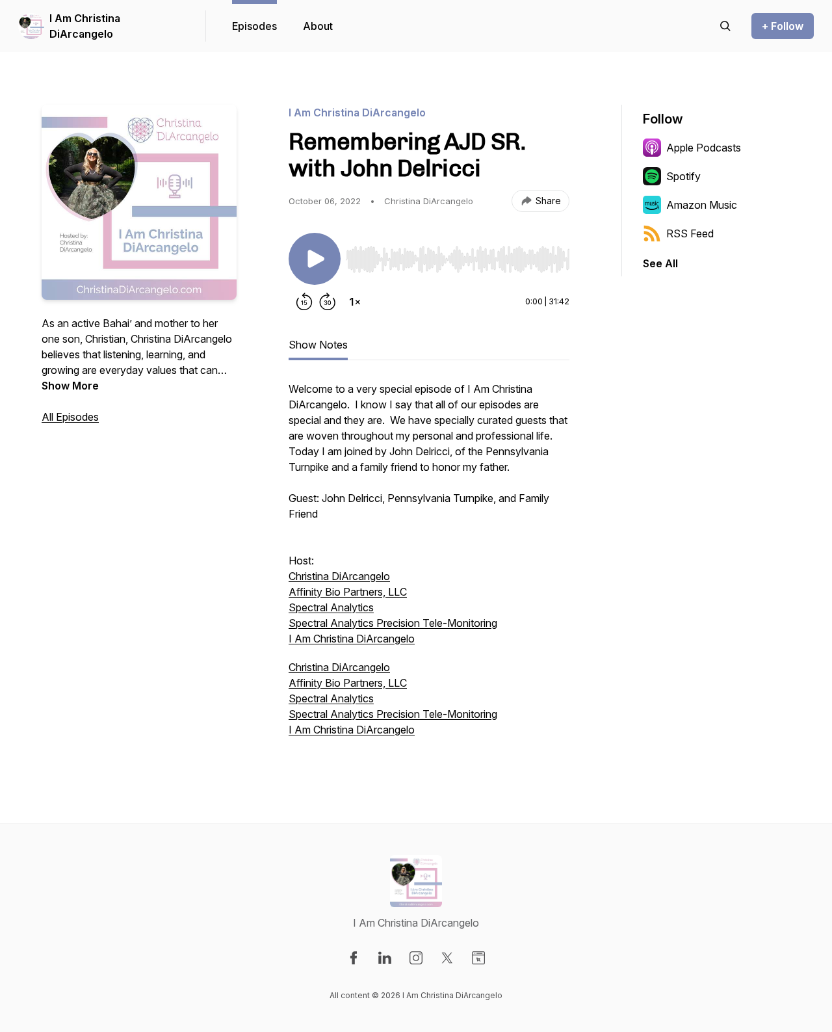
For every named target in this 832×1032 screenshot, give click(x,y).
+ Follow (782, 26)
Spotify (683, 176)
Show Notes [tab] (318, 344)
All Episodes (70, 416)
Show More (70, 385)
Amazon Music (701, 204)
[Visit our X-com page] (447, 957)
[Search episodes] (725, 26)
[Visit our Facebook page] (353, 957)
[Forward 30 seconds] (327, 302)
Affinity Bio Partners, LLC (348, 591)
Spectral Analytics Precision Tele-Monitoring (393, 622)
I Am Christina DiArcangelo (84, 26)
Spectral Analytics (331, 607)
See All (660, 263)
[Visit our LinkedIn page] (384, 957)
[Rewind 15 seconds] (304, 302)
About (318, 26)
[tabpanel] (429, 565)
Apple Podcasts (703, 147)
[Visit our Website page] (478, 957)
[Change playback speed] (355, 302)
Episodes (254, 26)
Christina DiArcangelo (339, 576)
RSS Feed (690, 233)
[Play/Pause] (315, 259)
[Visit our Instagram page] (416, 957)
